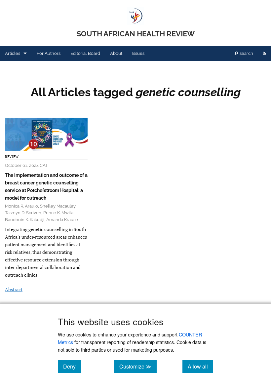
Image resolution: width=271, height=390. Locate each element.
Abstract (13, 289)
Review (12, 156)
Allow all (200, 366)
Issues (138, 53)
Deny (72, 366)
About (116, 53)
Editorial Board (85, 53)
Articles (12, 53)
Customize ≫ (138, 366)
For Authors (48, 53)
